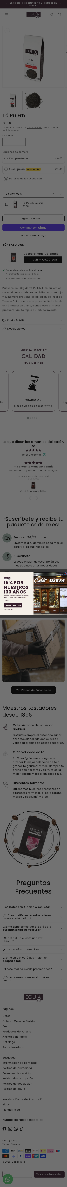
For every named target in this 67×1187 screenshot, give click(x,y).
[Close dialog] (65, 573)
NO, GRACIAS (8, 609)
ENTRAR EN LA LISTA (13, 605)
